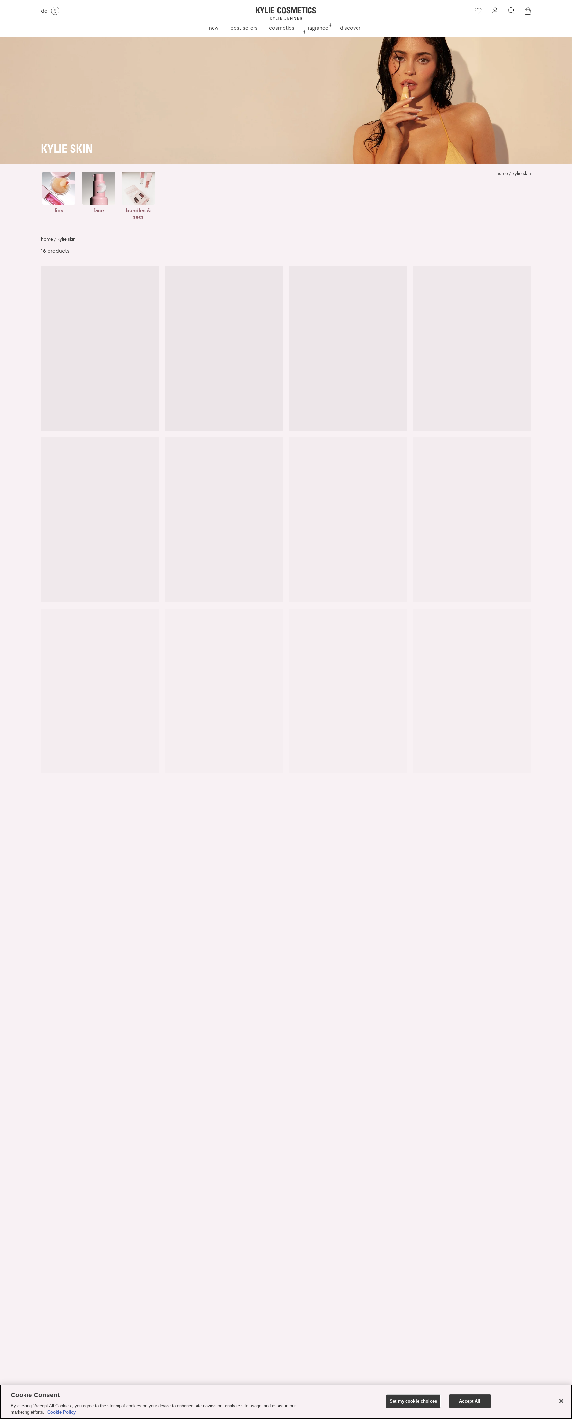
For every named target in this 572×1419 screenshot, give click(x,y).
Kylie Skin (521, 173)
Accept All (469, 1401)
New (213, 27)
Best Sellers (244, 27)
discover (350, 27)
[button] (511, 11)
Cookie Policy (61, 1412)
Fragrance (317, 27)
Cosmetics (281, 27)
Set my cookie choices (413, 1401)
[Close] (561, 1401)
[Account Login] (495, 11)
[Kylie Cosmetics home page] (286, 13)
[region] (286, 1402)
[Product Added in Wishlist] (477, 11)
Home (502, 173)
